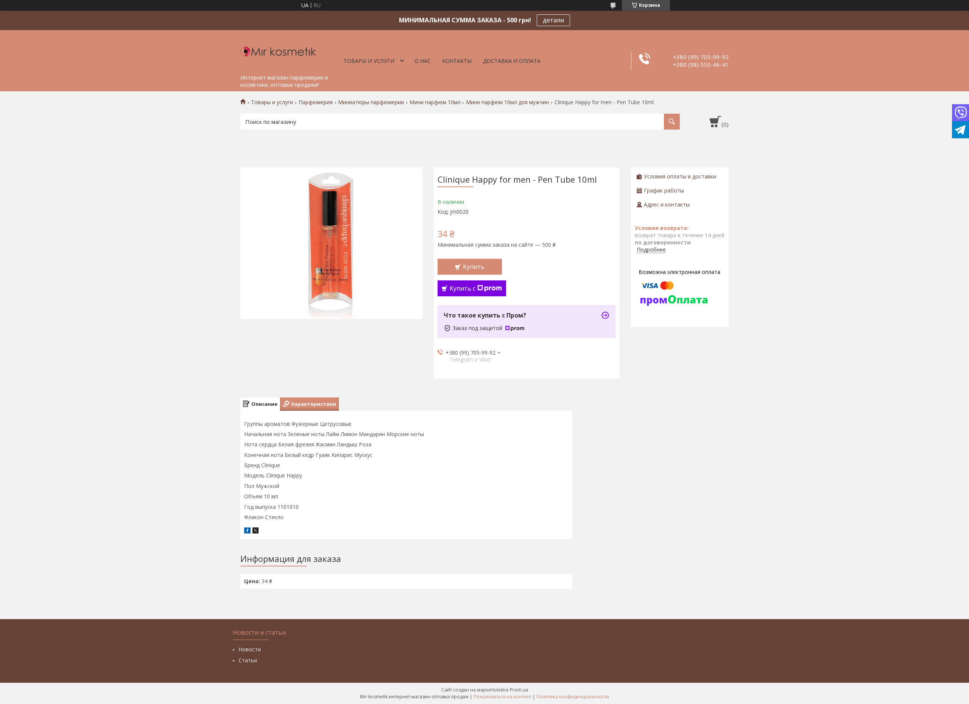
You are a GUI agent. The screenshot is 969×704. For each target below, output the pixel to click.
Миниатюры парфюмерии (371, 102)
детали (553, 20)
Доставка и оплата (512, 60)
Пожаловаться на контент (502, 696)
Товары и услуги (369, 60)
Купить (473, 267)
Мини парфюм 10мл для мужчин (507, 102)
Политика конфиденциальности (572, 696)
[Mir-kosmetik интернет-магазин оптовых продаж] (278, 50)
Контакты (457, 60)
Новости (249, 649)
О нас (422, 60)
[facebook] (247, 531)
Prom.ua (519, 690)
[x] (255, 531)
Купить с (462, 288)
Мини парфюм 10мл (435, 102)
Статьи (247, 660)
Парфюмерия (316, 102)
